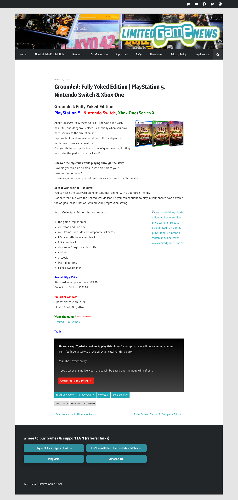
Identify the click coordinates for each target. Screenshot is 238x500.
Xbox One (103, 395)
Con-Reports (98, 54)
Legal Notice (202, 54)
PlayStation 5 (86, 395)
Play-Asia (53, 459)
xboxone (75, 403)
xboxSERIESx (88, 403)
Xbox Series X (120, 395)
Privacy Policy (178, 54)
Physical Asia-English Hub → (54, 448)
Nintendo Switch (65, 395)
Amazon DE (116, 459)
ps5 (57, 403)
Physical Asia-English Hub (49, 54)
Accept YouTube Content (74, 380)
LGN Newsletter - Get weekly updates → (116, 448)
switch (64, 403)
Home (23, 54)
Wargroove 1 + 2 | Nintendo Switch (76, 414)
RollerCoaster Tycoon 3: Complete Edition (157, 414)
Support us (121, 54)
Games (76, 54)
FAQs (139, 54)
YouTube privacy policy (72, 361)
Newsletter (156, 54)
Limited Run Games (67, 322)
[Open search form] (218, 54)
